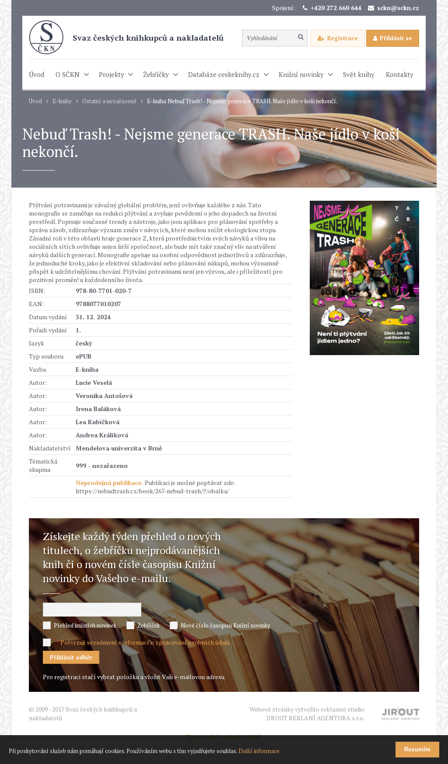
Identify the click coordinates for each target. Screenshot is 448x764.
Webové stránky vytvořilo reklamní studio (306, 713)
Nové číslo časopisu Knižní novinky (225, 625)
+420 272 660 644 (336, 7)
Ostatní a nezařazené (109, 101)
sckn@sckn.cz (398, 7)
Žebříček (148, 625)
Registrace (342, 38)
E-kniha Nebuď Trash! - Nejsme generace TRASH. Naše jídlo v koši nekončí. (242, 101)
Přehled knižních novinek (85, 625)
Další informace (259, 751)
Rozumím (417, 749)
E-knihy (62, 101)
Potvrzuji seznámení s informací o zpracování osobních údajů (145, 642)
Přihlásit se (396, 38)
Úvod (35, 101)
